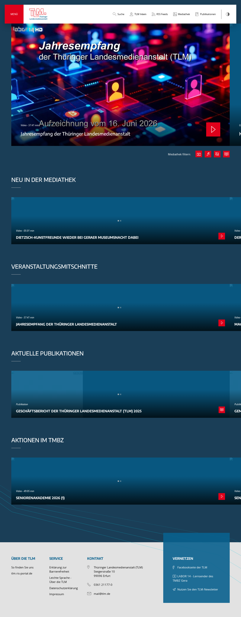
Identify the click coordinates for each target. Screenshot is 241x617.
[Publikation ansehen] (222, 410)
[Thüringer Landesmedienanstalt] (38, 14)
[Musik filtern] (208, 154)
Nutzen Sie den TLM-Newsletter (197, 589)
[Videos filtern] (198, 154)
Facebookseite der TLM (192, 567)
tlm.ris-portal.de (21, 573)
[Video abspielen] (213, 129)
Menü (14, 14)
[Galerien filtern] (217, 154)
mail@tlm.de (102, 594)
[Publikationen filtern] (226, 154)
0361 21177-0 (103, 584)
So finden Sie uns (22, 567)
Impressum (56, 594)
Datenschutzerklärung (63, 588)
